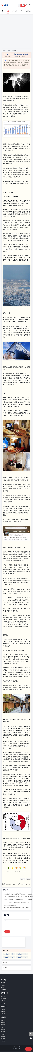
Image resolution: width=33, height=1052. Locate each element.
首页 (7, 11)
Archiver (14, 1047)
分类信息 (28, 11)
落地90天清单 (4, 996)
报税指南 (3, 1000)
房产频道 (3, 1038)
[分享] (31, 1038)
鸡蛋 (24, 871)
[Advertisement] (16, 31)
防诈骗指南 (3, 1022)
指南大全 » (3, 1003)
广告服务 (3, 1009)
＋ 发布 (28, 1048)
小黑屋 (19, 1047)
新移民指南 (4, 993)
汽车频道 (3, 1041)
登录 (27, 4)
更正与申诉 (3, 989)
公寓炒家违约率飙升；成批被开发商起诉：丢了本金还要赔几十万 (9, 884)
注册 (30, 4)
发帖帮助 (3, 1031)
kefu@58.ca (16, 1048)
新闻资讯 (14, 11)
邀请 (29, 879)
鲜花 (20, 871)
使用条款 (3, 1024)
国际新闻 (6, 954)
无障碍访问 (3, 1029)
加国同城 (2, 51)
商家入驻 (3, 1020)
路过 (8, 871)
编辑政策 (3, 985)
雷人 (12, 871)
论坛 (21, 11)
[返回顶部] (31, 1034)
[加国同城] (6, 5)
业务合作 (3, 1011)
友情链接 (3, 1014)
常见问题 (3, 1036)
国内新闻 (12, 954)
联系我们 (3, 987)
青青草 (16, 56)
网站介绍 (3, 982)
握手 (16, 871)
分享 (23, 879)
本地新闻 (19, 954)
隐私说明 (3, 1027)
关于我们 (4, 980)
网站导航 (3, 1034)
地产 (9, 50)
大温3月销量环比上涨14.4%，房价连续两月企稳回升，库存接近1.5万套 (23, 884)
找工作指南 (3, 998)
